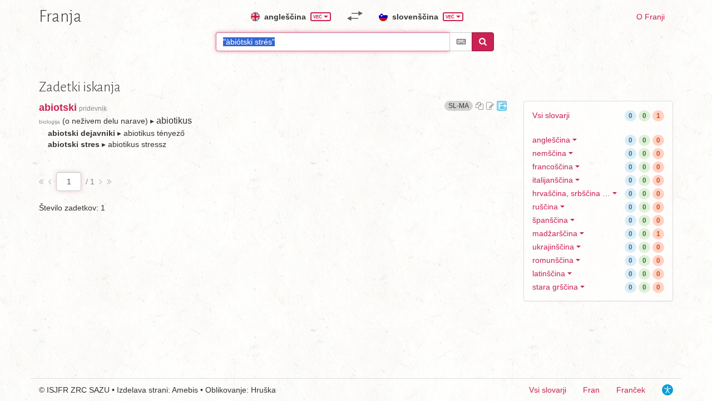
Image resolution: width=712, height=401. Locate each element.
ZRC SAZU (90, 389)
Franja (60, 16)
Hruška (263, 389)
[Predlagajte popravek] (490, 106)
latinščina (548, 273)
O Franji (650, 16)
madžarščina (554, 233)
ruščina (545, 206)
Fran (591, 389)
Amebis (185, 389)
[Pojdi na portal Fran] (502, 106)
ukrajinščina (553, 246)
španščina (550, 220)
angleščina (551, 139)
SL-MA (460, 105)
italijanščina (552, 179)
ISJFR (57, 389)
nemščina (549, 153)
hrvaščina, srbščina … (571, 193)
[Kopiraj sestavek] (479, 106)
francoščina (552, 166)
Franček (630, 389)
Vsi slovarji (551, 115)
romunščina (552, 260)
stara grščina (555, 286)
